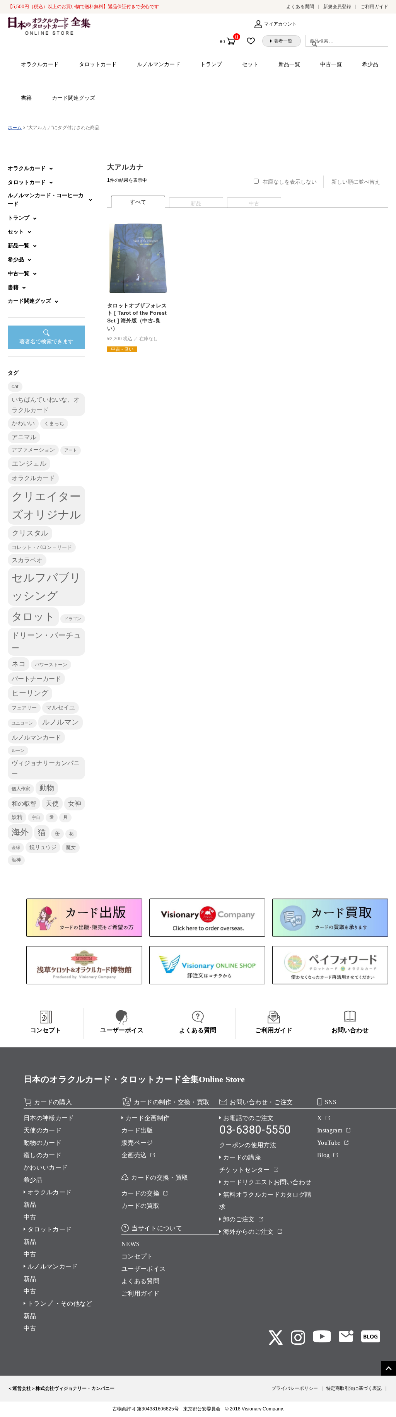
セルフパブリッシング (46, 586)
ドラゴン (72, 618)
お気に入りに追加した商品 (253, 41)
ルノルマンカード (158, 64)
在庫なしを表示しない (290, 182)
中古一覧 (331, 64)
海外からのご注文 (248, 1231)
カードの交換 (140, 1193)
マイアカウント (280, 24)
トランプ (211, 64)
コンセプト (137, 1256)
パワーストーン (51, 664)
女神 (74, 803)
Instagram (329, 1130)
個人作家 (21, 788)
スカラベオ (27, 560)
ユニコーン (22, 723)
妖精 (17, 817)
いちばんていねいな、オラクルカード (46, 404)
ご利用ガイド (374, 6)
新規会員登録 (337, 6)
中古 (30, 1217)
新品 (30, 1204)
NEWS (130, 1244)
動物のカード (42, 1142)
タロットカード (98, 64)
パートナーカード (36, 678)
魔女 (71, 847)
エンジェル (29, 463)
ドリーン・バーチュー (46, 641)
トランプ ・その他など (59, 1303)
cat (15, 386)
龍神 (16, 860)
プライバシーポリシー (294, 1388)
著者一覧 (283, 41)
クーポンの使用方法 (247, 1145)
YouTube (328, 1142)
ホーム (15, 127)
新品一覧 (289, 64)
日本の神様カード (49, 1118)
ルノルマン (60, 722)
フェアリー (24, 708)
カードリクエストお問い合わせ (267, 1182)
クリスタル (30, 533)
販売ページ (137, 1142)
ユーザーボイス (143, 1268)
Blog (323, 1155)
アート (70, 450)
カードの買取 (140, 1205)
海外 (20, 832)
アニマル (24, 437)
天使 (52, 803)
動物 (46, 788)
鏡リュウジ (42, 847)
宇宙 (36, 817)
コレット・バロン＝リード (42, 547)
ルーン (18, 750)
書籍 (26, 98)
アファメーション (33, 450)
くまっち (54, 423)
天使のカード (42, 1130)
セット (250, 64)
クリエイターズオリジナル (46, 505)
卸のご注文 (239, 1219)
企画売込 (134, 1155)
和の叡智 (24, 803)
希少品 (370, 64)
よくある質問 (300, 6)
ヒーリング (30, 693)
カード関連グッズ (73, 98)
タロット (33, 616)
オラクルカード (40, 64)
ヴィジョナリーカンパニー (46, 767)
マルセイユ (60, 707)
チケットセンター (244, 1169)
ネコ (19, 664)
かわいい (23, 423)
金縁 (16, 847)
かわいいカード (46, 1167)
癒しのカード (42, 1155)
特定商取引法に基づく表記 (354, 1388)
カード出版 (137, 1130)
